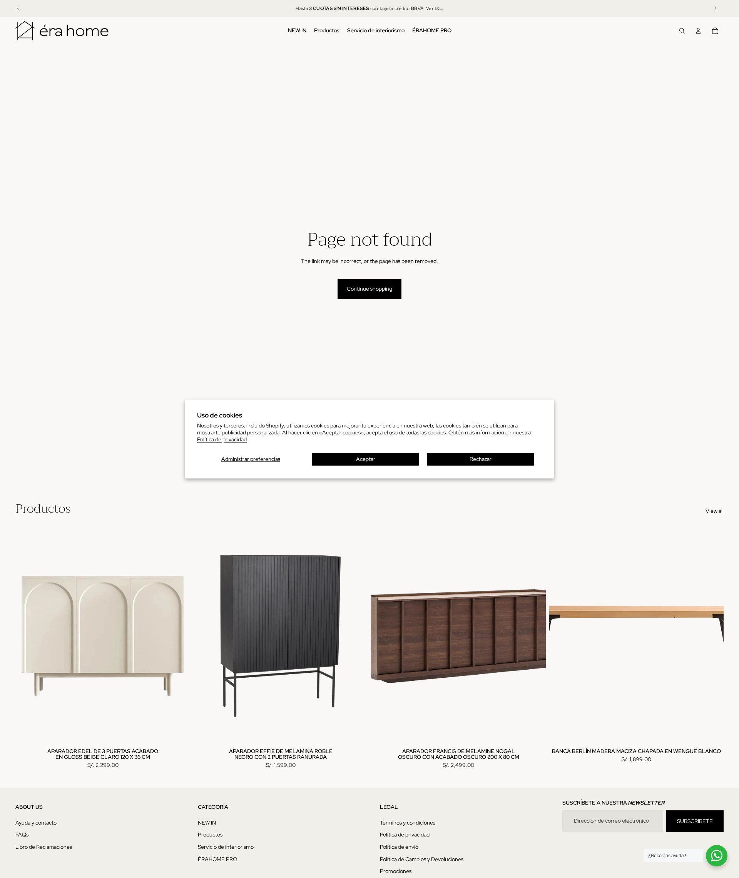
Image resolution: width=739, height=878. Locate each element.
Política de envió (399, 846)
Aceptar (365, 459)
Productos (210, 834)
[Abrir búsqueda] (682, 30)
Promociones (395, 871)
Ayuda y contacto (36, 822)
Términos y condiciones (407, 822)
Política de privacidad (222, 439)
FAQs (21, 834)
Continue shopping (369, 288)
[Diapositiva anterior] (18, 8)
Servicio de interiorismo (226, 846)
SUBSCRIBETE (695, 821)
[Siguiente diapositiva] (715, 8)
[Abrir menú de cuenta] (698, 30)
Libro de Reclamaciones (43, 846)
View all (715, 510)
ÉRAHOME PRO (217, 859)
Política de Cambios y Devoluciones (421, 859)
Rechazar (481, 459)
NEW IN (207, 822)
